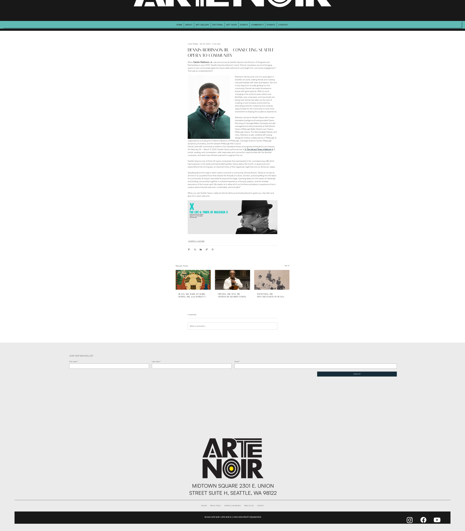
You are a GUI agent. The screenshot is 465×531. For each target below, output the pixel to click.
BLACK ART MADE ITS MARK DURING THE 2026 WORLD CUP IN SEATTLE (192, 295)
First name (73, 361)
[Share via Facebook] (189, 249)
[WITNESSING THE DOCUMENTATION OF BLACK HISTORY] (271, 280)
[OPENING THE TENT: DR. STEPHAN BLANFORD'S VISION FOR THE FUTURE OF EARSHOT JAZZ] (232, 280)
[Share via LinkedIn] (201, 249)
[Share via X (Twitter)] (195, 249)
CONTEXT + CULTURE (196, 241)
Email (237, 361)
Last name (156, 361)
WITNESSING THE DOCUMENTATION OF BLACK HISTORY (270, 295)
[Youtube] (437, 520)
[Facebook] (423, 520)
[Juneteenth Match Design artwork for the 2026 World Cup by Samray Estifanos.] (193, 280)
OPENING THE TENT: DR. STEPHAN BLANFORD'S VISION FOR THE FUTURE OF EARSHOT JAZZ (232, 295)
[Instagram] (410, 520)
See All (287, 265)
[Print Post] (212, 249)
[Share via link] (206, 249)
